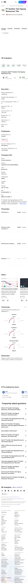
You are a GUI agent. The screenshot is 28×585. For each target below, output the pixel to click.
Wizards (3, 579)
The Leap (17, 524)
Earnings (3, 537)
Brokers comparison (19, 523)
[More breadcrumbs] (7, 5)
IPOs (2, 540)
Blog (15, 538)
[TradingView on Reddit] (24, 491)
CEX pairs (3, 522)
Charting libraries (18, 569)
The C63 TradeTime (19, 550)
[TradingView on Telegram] (18, 491)
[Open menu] (2, 2)
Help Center (17, 540)
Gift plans (17, 516)
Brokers (16, 522)
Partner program (18, 580)
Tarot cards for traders (19, 548)
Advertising (17, 578)
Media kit (16, 543)
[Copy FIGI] (11, 196)
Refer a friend (4, 562)
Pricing (16, 513)
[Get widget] (25, 307)
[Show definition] (12, 92)
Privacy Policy (18, 556)
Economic (3, 535)
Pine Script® (4, 550)
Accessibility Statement (19, 559)
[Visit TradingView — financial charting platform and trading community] (6, 58)
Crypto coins (4, 520)
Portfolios (3, 544)
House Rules (4, 565)
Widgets (16, 568)
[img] (21, 14)
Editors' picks (4, 573)
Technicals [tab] (24, 28)
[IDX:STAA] (2, 286)
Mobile (2, 554)
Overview (17, 520)
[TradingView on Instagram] (12, 491)
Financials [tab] (10, 28)
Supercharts (4, 512)
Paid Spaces (4, 582)
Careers (16, 541)
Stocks (2, 516)
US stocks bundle (18, 531)
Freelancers (3, 580)
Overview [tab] (3, 28)
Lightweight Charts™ (19, 571)
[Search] (16, 2)
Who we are (17, 535)
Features (16, 512)
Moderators (3, 566)
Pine (2, 524)
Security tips (17, 561)
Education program (19, 582)
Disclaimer (17, 555)
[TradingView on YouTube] (8, 491)
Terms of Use (17, 554)
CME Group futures (19, 528)
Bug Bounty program (19, 562)
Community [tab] (17, 28)
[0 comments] (7, 300)
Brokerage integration (19, 579)
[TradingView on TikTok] (21, 491)
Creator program (4, 563)
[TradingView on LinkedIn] (15, 491)
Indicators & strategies (6, 577)
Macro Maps (4, 548)
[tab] (19, 212)
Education (3, 572)
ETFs (2, 517)
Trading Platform (18, 573)
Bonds (2, 519)
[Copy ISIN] (10, 192)
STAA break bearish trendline (9, 289)
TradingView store (18, 547)
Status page (17, 564)
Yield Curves (4, 545)
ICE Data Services (16, 496)
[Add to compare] (15, 78)
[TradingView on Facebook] (5, 491)
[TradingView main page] (5, 2)
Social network (4, 559)
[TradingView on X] (2, 491)
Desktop (3, 555)
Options (3, 547)
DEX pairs (3, 523)
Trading (3, 570)
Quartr (19, 504)
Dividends (3, 538)
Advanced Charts (18, 572)
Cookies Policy (18, 558)
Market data (17, 515)
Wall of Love (3, 561)
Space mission (18, 537)
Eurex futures (17, 530)
